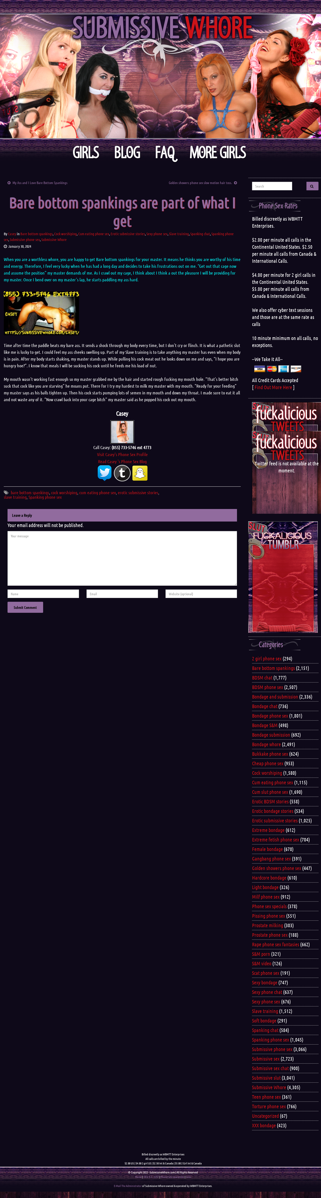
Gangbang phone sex (271, 858)
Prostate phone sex (270, 935)
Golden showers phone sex (276, 868)
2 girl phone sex (267, 658)
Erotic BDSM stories (270, 801)
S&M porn (261, 954)
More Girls (218, 152)
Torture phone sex (269, 1106)
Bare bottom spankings (36, 233)
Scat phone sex (265, 973)
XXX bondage (264, 1125)
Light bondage (265, 887)
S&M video (261, 963)
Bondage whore (266, 744)
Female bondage (267, 849)
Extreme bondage (268, 830)
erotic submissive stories (138, 492)
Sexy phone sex (157, 233)
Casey (12, 233)
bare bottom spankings (30, 492)
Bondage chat (264, 706)
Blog (127, 152)
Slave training (179, 233)
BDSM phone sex (267, 687)
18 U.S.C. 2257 (151, 1177)
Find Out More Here (273, 387)
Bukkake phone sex (270, 754)
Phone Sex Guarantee (172, 1177)
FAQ (165, 152)
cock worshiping (64, 492)
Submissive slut (266, 1078)
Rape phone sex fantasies (275, 944)
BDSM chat (262, 677)
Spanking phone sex (45, 497)
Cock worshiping (65, 233)
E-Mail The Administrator (128, 1186)
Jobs (188, 1177)
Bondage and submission (275, 697)
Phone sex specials (269, 906)
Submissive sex (266, 1059)
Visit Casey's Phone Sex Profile (122, 454)
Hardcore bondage (269, 878)
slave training (15, 497)
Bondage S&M (265, 725)
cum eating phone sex (97, 492)
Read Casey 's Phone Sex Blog (122, 461)
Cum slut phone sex (270, 792)
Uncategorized (265, 1116)
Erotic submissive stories (128, 233)
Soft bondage (264, 1020)
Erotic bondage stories (272, 811)
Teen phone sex (266, 1097)
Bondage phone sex (270, 716)
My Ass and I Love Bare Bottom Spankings (40, 182)
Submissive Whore (54, 239)
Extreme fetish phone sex (275, 839)
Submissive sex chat (270, 1068)
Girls (86, 152)
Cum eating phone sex (93, 233)
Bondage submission (271, 735)
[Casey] (122, 431)
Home (138, 1177)
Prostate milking (267, 925)
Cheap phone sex (267, 763)
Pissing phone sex (268, 916)
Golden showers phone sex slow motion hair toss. (200, 182)
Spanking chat (200, 233)
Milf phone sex (266, 897)
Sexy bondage (264, 982)
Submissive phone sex (25, 239)
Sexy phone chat (267, 992)
